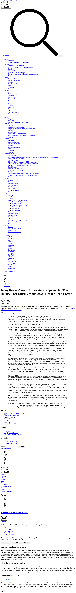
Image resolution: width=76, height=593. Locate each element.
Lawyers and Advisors (14, 228)
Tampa (10, 266)
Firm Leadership (13, 215)
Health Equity (12, 167)
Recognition (15, 208)
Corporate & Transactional (16, 65)
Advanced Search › (6, 448)
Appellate (7, 431)
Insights (6, 90)
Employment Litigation (11, 433)
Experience (11, 107)
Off (9, 580)
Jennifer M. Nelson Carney (12, 415)
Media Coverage (13, 94)
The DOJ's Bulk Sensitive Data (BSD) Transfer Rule (23, 163)
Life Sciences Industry (14, 84)
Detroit (10, 246)
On (4, 580)
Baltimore (11, 238)
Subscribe (7, 286)
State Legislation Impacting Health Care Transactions (23, 173)
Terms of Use (8, 533)
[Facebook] (5, 280)
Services (6, 64)
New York (11, 255)
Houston (10, 248)
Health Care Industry (14, 80)
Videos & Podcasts (13, 99)
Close (3, 591)
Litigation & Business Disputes (17, 72)
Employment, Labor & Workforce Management (22, 67)
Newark (10, 256)
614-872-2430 (8, 422)
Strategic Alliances (13, 112)
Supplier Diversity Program (20, 210)
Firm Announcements (14, 109)
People (6, 59)
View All (10, 75)
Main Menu (13, 1)
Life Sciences (12, 70)
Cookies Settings (6, 542)
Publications (11, 97)
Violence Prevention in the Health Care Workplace (23, 175)
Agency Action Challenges (16, 158)
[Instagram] (5, 282)
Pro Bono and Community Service (18, 220)
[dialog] (38, 540)
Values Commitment (14, 222)
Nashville (11, 253)
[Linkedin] (5, 275)
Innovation (11, 217)
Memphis (11, 251)
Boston (10, 240)
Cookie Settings (5, 55)
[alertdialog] (38, 569)
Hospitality (11, 82)
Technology (11, 87)
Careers (10, 105)
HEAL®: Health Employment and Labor (20, 165)
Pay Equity (11, 172)
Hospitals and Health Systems (13, 443)
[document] (38, 569)
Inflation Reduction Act (15, 168)
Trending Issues (9, 153)
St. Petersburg (12, 263)
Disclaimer (7, 529)
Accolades (11, 197)
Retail (10, 85)
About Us (7, 102)
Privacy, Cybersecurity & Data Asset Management (23, 74)
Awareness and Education (19, 205)
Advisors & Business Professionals (18, 62)
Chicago (10, 241)
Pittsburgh (11, 258)
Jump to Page (5, 1)
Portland (10, 260)
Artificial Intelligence (14, 160)
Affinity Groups (16, 203)
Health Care (11, 69)
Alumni (6, 270)
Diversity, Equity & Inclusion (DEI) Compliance (22, 162)
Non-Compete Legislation (15, 170)
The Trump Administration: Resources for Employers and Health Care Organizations (33, 157)
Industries (7, 77)
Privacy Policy (8, 531)
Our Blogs (11, 95)
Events (10, 92)
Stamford (11, 265)
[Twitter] (5, 284)
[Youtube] (5, 277)
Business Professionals (14, 232)
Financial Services (13, 79)
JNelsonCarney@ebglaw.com (13, 424)
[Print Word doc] (5, 463)
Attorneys (11, 60)
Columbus (11, 245)
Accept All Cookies (24, 542)
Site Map (7, 528)
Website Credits (9, 534)
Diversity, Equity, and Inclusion (17, 200)
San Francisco (12, 261)
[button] (5, 452)
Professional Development (19, 207)
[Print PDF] (5, 460)
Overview (11, 104)
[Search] (34, 55)
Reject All (15, 542)
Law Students (12, 230)
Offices (10, 110)
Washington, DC (13, 268)
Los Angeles (11, 250)
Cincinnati (11, 243)
